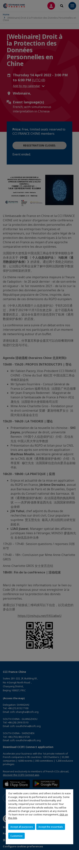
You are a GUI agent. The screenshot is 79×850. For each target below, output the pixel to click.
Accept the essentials (50, 826)
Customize (16, 836)
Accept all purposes (21, 826)
